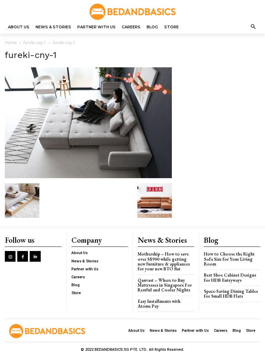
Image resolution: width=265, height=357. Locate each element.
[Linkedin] (35, 256)
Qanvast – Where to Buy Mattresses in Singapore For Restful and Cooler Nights (165, 285)
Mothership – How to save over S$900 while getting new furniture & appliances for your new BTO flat (164, 261)
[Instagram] (10, 256)
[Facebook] (22, 256)
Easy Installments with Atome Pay (159, 303)
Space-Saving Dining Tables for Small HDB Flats (231, 293)
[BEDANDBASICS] (132, 11)
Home (11, 43)
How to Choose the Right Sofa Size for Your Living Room (229, 259)
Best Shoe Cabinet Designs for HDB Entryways (230, 277)
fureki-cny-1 (34, 43)
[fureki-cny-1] (88, 176)
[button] (253, 27)
